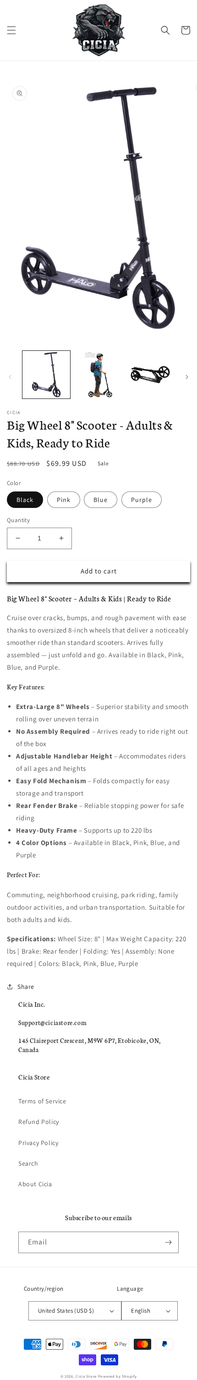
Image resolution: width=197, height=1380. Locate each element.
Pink (64, 500)
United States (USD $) (66, 1311)
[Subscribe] (168, 1242)
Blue (100, 500)
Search (28, 1163)
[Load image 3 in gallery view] (150, 374)
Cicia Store (86, 1376)
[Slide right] (187, 377)
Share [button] (25, 986)
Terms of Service (42, 1101)
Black (24, 500)
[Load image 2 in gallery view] (98, 374)
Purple (141, 500)
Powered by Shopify (117, 1376)
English (140, 1311)
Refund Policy (38, 1122)
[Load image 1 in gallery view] (46, 374)
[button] (11, 30)
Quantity (18, 520)
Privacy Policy (38, 1143)
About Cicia (35, 1184)
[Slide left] (10, 377)
